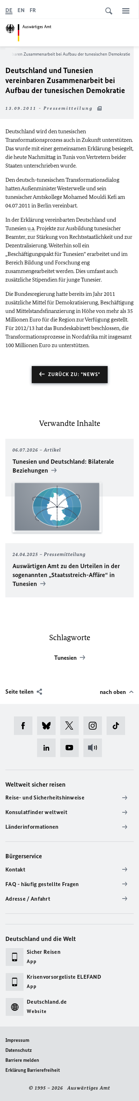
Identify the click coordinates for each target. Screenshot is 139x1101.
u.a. (31, 228)
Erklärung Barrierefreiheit (32, 1070)
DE (8, 10)
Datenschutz (18, 1050)
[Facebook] (25, 725)
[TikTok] (118, 725)
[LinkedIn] (48, 748)
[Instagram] (95, 725)
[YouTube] (71, 748)
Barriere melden (22, 1060)
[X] (71, 725)
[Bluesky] (48, 725)
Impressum (17, 1040)
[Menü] (126, 11)
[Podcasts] (95, 748)
